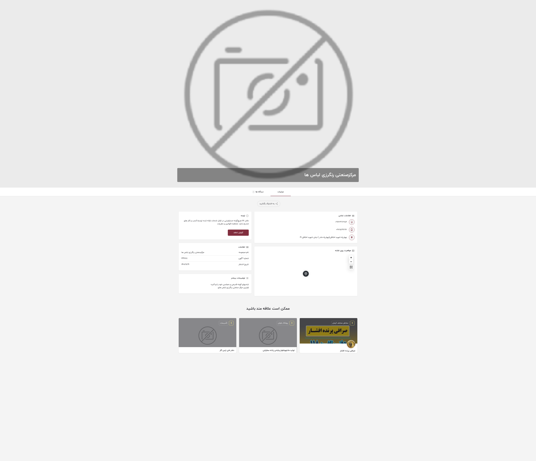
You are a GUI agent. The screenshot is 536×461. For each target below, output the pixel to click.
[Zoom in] (351, 258)
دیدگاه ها (258, 192)
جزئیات (280, 192)
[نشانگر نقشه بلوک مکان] (306, 274)
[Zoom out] (351, 262)
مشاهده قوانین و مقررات (227, 223)
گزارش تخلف (238, 232)
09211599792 (341, 229)
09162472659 (341, 222)
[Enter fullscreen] (351, 267)
